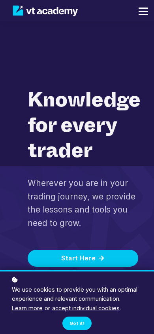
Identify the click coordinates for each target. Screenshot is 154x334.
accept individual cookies (86, 308)
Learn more (27, 308)
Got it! (77, 323)
